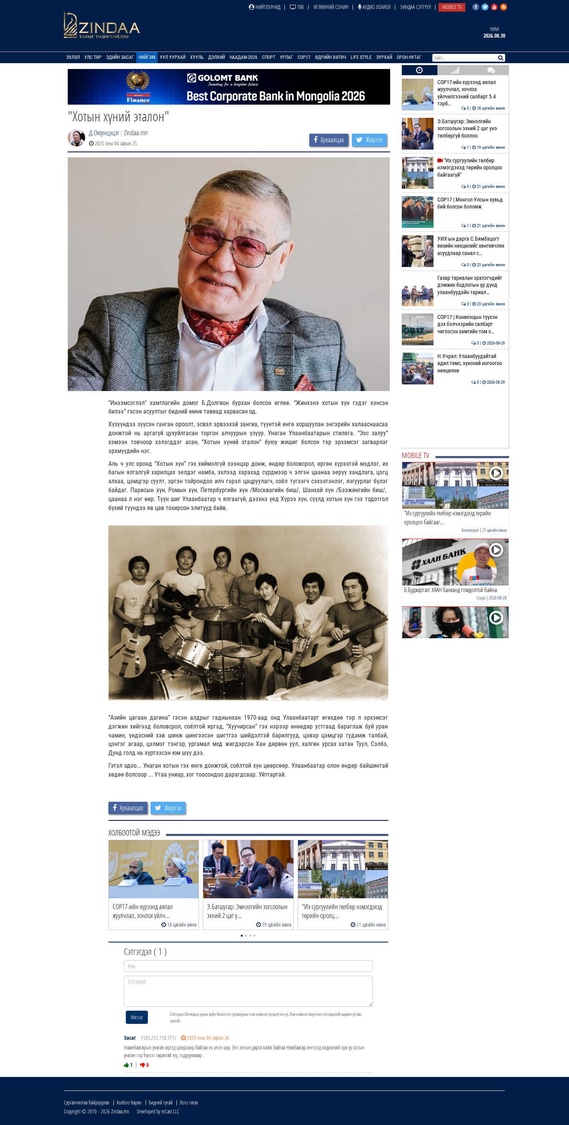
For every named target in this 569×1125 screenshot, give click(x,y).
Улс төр (92, 57)
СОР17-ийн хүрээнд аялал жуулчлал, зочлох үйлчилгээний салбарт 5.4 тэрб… (471, 93)
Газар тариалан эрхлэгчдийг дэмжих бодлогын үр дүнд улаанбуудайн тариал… (471, 285)
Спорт (268, 57)
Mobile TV (451, 6)
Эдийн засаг (120, 57)
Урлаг (286, 57)
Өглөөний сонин (331, 6)
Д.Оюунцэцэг (104, 132)
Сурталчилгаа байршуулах (87, 1102)
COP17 (304, 57)
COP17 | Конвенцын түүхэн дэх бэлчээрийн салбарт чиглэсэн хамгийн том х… (471, 324)
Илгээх (137, 1017)
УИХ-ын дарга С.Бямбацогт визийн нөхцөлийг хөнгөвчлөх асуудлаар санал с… (471, 246)
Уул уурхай (172, 57)
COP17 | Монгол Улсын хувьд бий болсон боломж (471, 203)
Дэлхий (216, 57)
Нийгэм (147, 57)
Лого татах (189, 1102)
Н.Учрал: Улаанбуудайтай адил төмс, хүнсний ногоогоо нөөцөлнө (471, 363)
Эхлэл (73, 57)
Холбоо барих (129, 1102)
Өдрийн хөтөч (330, 57)
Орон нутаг (409, 57)
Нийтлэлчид (267, 6)
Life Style (361, 57)
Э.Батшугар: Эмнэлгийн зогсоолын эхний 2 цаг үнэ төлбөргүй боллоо (471, 128)
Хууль (197, 57)
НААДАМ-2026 (243, 57)
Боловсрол (470, 530)
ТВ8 (300, 6)
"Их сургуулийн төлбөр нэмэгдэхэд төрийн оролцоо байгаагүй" (471, 167)
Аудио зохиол (376, 6)
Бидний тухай (161, 1102)
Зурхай (384, 57)
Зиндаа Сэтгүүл (415, 6)
